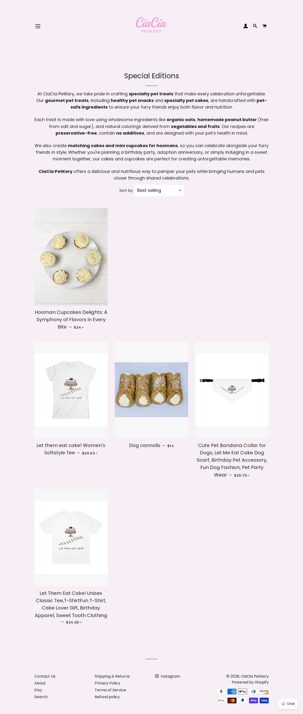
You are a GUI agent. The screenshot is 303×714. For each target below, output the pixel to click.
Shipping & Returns (112, 676)
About (40, 683)
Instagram (170, 676)
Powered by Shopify (250, 682)
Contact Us (44, 676)
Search (41, 697)
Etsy (38, 690)
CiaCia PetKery (255, 676)
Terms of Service (110, 690)
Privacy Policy (107, 683)
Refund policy (107, 697)
